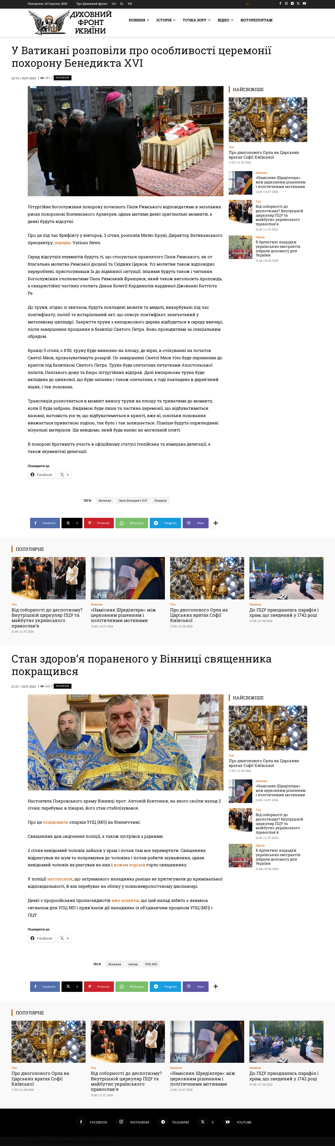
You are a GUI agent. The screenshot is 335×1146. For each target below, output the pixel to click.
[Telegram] (292, 4)
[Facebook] (280, 4)
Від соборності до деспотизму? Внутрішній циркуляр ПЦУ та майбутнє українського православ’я (279, 215)
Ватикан (105, 500)
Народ (260, 236)
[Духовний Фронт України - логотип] (70, 23)
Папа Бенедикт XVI (133, 500)
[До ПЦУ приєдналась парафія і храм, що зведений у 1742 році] (286, 578)
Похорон (160, 500)
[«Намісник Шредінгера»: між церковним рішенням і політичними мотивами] (240, 183)
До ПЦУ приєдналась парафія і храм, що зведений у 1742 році (284, 612)
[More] (215, 523)
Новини (62, 77)
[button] (248, 4)
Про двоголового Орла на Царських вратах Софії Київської (264, 155)
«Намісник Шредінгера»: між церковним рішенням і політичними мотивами (281, 182)
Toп (231, 146)
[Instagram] (286, 4)
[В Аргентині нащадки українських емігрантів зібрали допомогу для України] (240, 247)
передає (62, 242)
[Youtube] (304, 4)
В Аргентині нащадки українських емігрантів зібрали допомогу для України (278, 248)
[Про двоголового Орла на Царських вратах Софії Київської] (268, 119)
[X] (298, 4)
